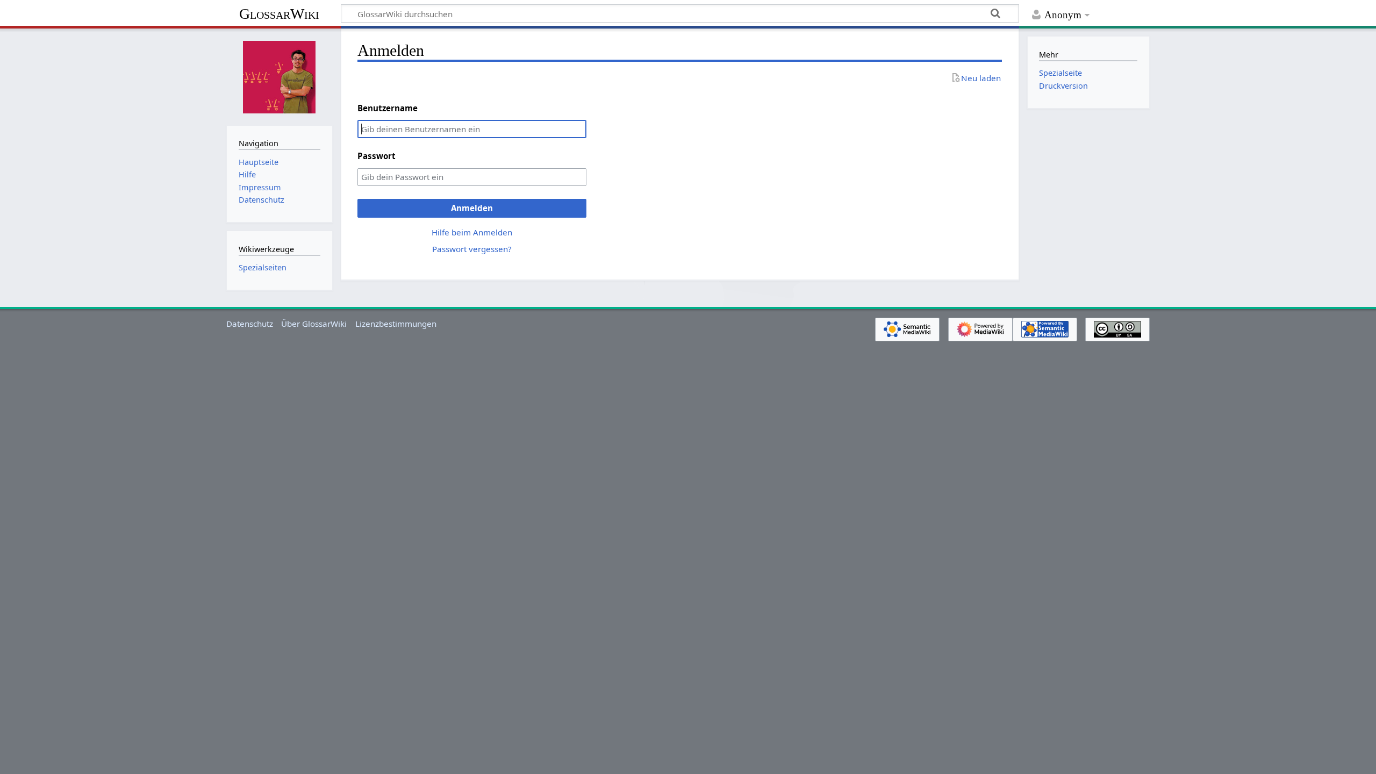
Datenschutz (249, 323)
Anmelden (472, 208)
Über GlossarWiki (314, 323)
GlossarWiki (279, 13)
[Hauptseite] (279, 75)
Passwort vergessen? (472, 248)
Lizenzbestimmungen (395, 323)
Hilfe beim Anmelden (472, 232)
